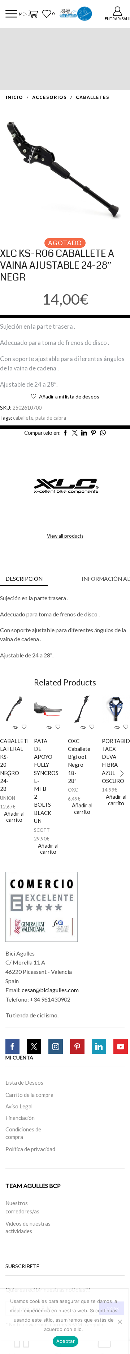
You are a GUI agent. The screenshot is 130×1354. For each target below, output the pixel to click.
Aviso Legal (18, 1106)
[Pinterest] (77, 1046)
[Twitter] (34, 1046)
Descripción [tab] (24, 578)
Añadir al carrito (14, 817)
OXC (73, 790)
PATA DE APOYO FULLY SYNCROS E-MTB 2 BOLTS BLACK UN (40, 781)
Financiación (20, 1117)
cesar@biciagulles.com (50, 989)
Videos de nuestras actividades (28, 1227)
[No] (119, 1321)
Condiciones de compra (23, 1133)
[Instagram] (55, 1046)
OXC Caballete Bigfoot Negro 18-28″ (74, 761)
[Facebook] (12, 1046)
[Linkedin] (99, 1046)
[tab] (24, 578)
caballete (23, 418)
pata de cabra (50, 418)
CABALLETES (92, 98)
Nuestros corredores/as (22, 1207)
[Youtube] (120, 1046)
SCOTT (42, 830)
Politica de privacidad (30, 1149)
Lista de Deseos (24, 1082)
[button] (8, 773)
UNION (7, 798)
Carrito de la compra (29, 1094)
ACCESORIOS (49, 98)
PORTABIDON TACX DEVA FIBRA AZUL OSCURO (108, 761)
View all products (65, 536)
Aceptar (65, 1341)
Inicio (14, 98)
